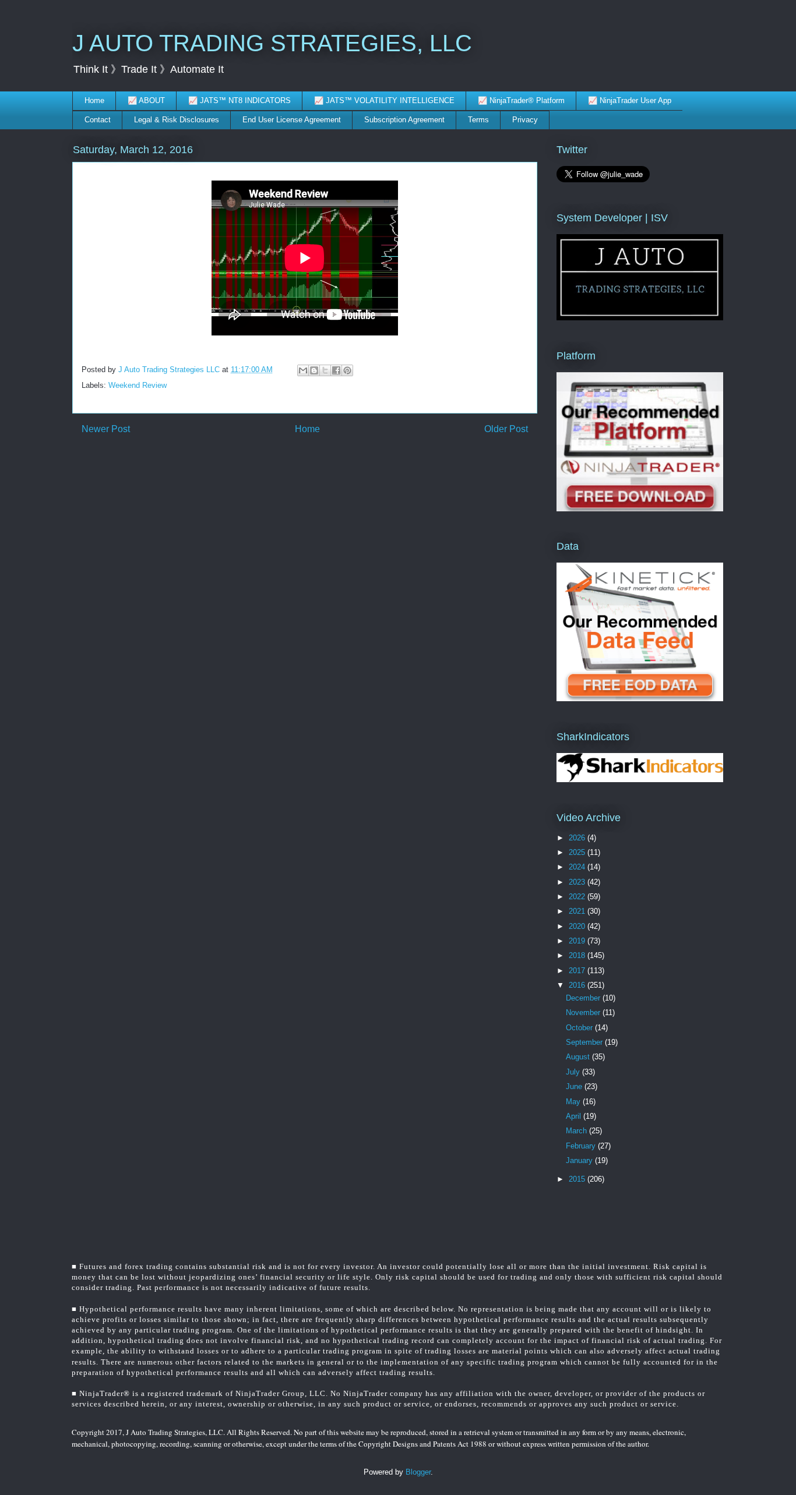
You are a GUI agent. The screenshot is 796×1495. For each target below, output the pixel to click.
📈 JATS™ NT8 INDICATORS (239, 100)
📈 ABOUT (146, 100)
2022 (578, 896)
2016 (578, 985)
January (580, 1160)
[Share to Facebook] (336, 370)
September (585, 1042)
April (574, 1116)
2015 (578, 1179)
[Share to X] (325, 370)
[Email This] (303, 370)
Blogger (418, 1472)
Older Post (506, 429)
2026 (578, 837)
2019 (578, 940)
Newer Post (106, 429)
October (580, 1027)
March (577, 1130)
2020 (578, 926)
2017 (578, 970)
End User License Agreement (291, 119)
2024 (578, 867)
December (584, 998)
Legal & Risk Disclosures (176, 119)
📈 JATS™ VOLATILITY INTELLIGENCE (384, 100)
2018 (578, 955)
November (584, 1012)
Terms (478, 119)
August (579, 1056)
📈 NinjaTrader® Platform (521, 100)
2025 (578, 852)
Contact (97, 119)
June (575, 1086)
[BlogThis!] (314, 370)
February (582, 1145)
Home (94, 100)
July (574, 1072)
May (574, 1101)
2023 (578, 882)
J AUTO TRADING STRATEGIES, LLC (272, 43)
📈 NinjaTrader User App (629, 100)
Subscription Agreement (404, 119)
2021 (578, 911)
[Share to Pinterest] (347, 370)
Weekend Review (137, 385)
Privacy (525, 119)
